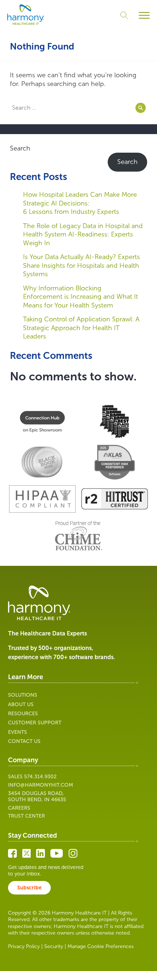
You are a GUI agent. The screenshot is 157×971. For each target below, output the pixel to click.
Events (17, 732)
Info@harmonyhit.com (40, 785)
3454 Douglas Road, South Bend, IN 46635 (37, 796)
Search (20, 148)
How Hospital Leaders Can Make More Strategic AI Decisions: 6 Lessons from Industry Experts (80, 203)
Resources (23, 713)
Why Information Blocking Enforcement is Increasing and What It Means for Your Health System (80, 296)
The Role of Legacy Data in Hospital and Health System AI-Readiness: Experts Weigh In (83, 234)
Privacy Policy (24, 946)
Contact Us (24, 741)
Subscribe (29, 888)
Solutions (22, 695)
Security (53, 946)
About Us (21, 704)
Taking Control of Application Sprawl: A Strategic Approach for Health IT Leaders (81, 327)
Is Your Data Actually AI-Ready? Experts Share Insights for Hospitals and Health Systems (81, 265)
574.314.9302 (40, 777)
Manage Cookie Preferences (101, 946)
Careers (19, 808)
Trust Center (26, 816)
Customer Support (34, 723)
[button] (144, 15)
